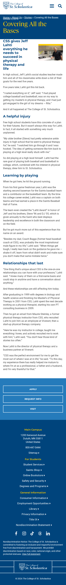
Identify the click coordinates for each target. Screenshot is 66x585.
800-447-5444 (33, 447)
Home (6, 17)
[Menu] (53, 5)
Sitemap (33, 452)
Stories (28, 17)
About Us (17, 17)
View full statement (31, 554)
